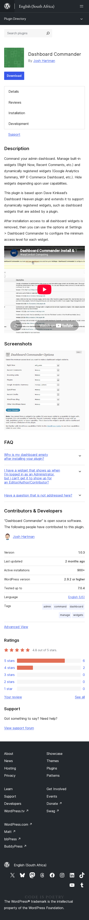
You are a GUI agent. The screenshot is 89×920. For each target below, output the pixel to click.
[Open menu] (82, 6)
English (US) (76, 597)
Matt (10, 832)
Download (14, 75)
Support (14, 134)
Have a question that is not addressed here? (38, 495)
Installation (16, 113)
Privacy (10, 775)
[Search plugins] (48, 33)
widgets (78, 614)
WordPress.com (18, 824)
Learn (8, 789)
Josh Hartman (44, 61)
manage (65, 614)
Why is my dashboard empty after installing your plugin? (26, 457)
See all (80, 697)
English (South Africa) (30, 865)
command (60, 606)
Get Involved (56, 789)
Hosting (10, 768)
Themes (53, 761)
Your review (13, 697)
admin (47, 606)
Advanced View (16, 627)
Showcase (55, 754)
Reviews (14, 102)
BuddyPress (15, 846)
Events (52, 796)
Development (18, 124)
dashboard (76, 606)
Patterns (53, 775)
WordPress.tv (16, 811)
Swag (53, 811)
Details (13, 91)
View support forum (19, 728)
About (8, 754)
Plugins (52, 768)
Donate (54, 803)
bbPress (12, 839)
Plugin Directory (15, 18)
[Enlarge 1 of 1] (79, 356)
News (8, 761)
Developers (12, 803)
